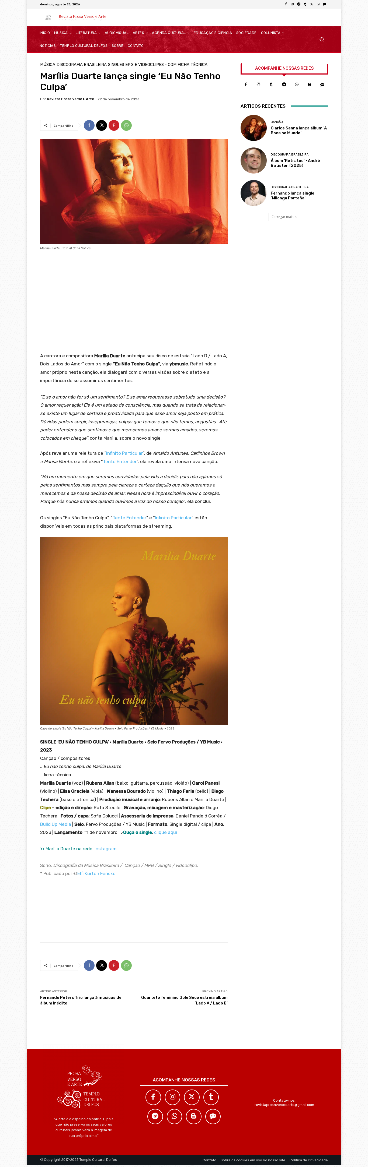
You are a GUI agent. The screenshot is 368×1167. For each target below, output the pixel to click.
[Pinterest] (114, 125)
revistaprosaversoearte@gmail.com (284, 1105)
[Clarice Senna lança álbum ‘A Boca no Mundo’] (254, 128)
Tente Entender (120, 461)
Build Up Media (55, 824)
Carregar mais (282, 216)
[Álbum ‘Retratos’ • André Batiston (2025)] (254, 160)
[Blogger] (310, 85)
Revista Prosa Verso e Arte (70, 99)
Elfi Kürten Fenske (96, 873)
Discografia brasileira (82, 65)
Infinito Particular (124, 453)
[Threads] (324, 4)
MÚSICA (47, 65)
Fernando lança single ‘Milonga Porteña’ (292, 195)
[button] (321, 39)
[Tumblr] (305, 4)
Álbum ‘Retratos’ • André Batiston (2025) (295, 163)
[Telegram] (299, 4)
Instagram (106, 848)
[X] (311, 4)
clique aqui (165, 832)
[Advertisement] (134, 303)
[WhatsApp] (318, 4)
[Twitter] (192, 1097)
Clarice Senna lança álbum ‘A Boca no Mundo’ (299, 130)
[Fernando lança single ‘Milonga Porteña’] (254, 193)
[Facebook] (286, 4)
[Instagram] (292, 4)
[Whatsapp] (297, 85)
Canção (277, 122)
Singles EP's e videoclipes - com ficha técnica (157, 65)
